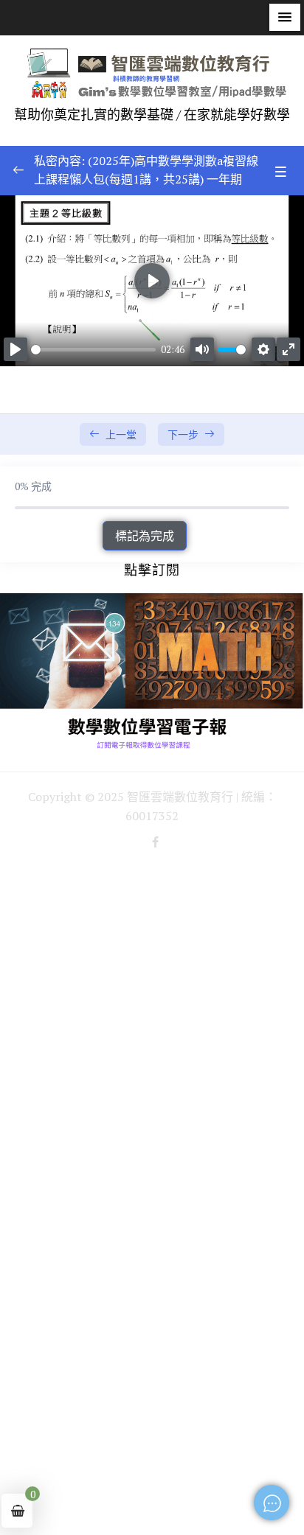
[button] (284, 17)
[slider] (93, 350)
